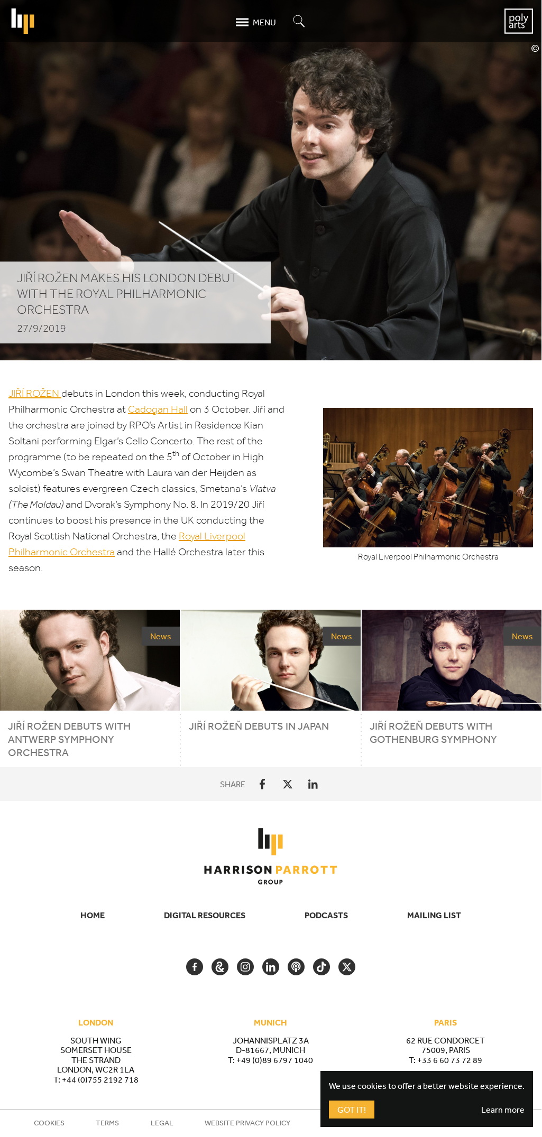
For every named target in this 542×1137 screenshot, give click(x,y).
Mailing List (434, 915)
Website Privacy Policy (247, 1122)
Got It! (351, 1109)
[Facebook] (262, 784)
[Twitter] (287, 784)
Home (92, 915)
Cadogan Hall (158, 409)
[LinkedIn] (313, 784)
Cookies (49, 1122)
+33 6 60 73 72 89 (449, 1060)
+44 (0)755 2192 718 (100, 1079)
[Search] (299, 22)
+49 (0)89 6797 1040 (274, 1060)
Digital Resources (204, 915)
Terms (107, 1122)
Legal (162, 1122)
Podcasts (326, 915)
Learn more (503, 1109)
